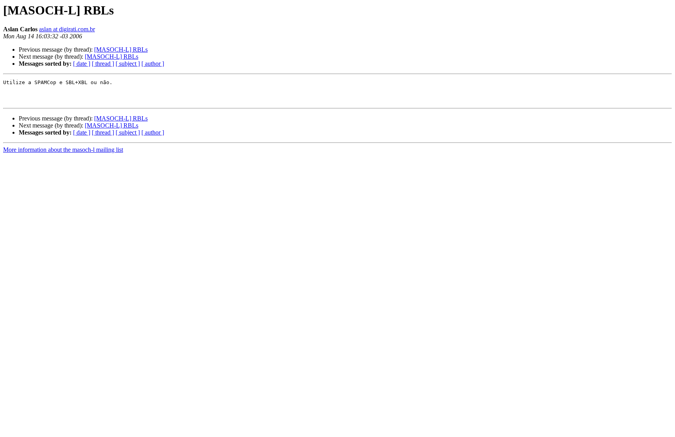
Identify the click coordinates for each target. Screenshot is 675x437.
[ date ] (81, 63)
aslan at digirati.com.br (67, 29)
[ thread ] (103, 63)
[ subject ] (128, 63)
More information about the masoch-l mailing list (63, 149)
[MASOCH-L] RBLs (121, 49)
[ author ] (152, 63)
